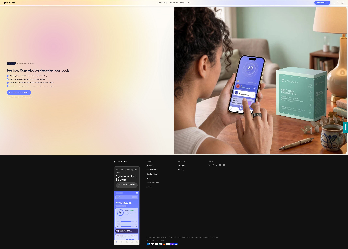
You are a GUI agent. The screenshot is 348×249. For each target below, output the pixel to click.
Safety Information (188, 237)
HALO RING (174, 3)
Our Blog (181, 170)
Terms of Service (162, 237)
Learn (149, 187)
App (148, 178)
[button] (334, 3)
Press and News (153, 183)
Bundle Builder (152, 174)
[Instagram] (213, 165)
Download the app (322, 2)
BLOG (182, 3)
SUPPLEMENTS (162, 3)
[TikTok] (217, 165)
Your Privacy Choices (202, 237)
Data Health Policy (175, 237)
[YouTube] (220, 165)
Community (182, 165)
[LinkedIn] (224, 165)
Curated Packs (152, 170)
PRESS (189, 3)
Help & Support (214, 237)
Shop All (150, 165)
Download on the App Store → (126, 185)
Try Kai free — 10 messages (18, 92)
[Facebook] (209, 165)
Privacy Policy (151, 237)
